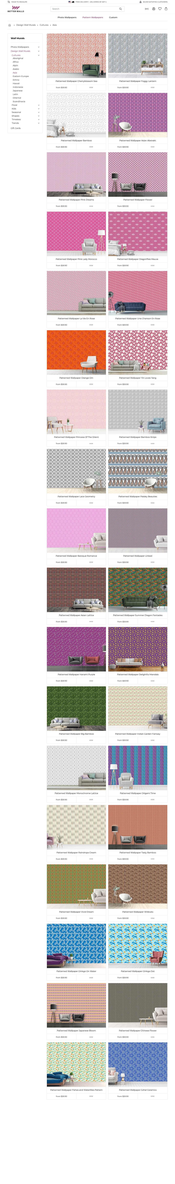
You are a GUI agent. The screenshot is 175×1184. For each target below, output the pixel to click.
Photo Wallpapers (67, 17)
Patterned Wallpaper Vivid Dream (76, 912)
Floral (14, 105)
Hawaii (16, 83)
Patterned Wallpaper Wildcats (137, 912)
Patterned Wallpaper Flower (137, 200)
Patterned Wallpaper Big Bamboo (76, 734)
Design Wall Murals (26, 25)
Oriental (17, 98)
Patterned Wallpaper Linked (137, 556)
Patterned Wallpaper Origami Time (138, 793)
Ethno (16, 80)
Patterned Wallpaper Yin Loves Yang (137, 378)
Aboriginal (18, 58)
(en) (147, 9)
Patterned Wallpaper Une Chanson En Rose (137, 318)
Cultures (44, 25)
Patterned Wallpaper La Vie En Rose (76, 318)
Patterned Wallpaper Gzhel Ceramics (138, 1090)
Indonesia (18, 87)
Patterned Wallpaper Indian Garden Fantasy (137, 734)
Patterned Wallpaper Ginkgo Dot (138, 971)
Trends (15, 123)
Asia (55, 25)
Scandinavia (19, 101)
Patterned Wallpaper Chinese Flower (138, 1030)
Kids (14, 108)
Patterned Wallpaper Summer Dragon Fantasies (137, 615)
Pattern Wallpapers (93, 17)
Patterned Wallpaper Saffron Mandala (76, 1149)
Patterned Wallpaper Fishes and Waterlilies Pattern (76, 1090)
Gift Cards (16, 128)
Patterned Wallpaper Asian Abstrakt (137, 140)
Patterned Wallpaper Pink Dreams (76, 200)
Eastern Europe (21, 76)
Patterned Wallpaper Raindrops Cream (76, 852)
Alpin (15, 65)
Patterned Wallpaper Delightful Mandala (137, 674)
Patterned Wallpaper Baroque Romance (76, 556)
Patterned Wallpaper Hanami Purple (76, 674)
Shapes (15, 116)
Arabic (16, 69)
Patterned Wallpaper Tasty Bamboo (138, 852)
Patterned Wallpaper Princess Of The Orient (76, 437)
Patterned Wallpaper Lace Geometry (76, 496)
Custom (113, 17)
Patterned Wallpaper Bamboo (76, 140)
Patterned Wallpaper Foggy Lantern (137, 81)
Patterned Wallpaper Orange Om (76, 378)
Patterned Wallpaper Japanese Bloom (76, 1030)
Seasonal (16, 112)
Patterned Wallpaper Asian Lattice (76, 615)
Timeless (16, 119)
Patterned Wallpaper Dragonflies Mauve (137, 259)
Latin (15, 94)
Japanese (18, 90)
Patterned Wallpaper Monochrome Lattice (76, 793)
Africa (15, 62)
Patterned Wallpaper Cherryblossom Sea (76, 81)
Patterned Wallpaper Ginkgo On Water (76, 971)
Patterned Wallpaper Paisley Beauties (138, 496)
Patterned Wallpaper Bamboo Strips (137, 437)
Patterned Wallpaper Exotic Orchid (138, 1149)
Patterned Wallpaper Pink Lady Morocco (76, 259)
